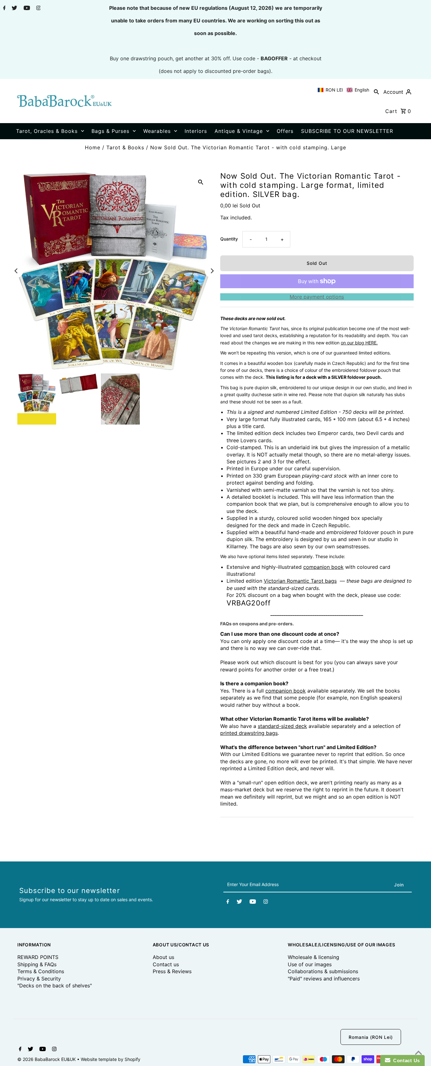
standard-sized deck (282, 726)
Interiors (196, 131)
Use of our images (310, 964)
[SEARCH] (376, 91)
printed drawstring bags (249, 733)
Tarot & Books (125, 147)
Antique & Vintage (239, 131)
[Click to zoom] (201, 181)
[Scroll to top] (418, 1053)
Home (92, 147)
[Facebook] (4, 8)
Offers (285, 131)
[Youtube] (26, 8)
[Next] (212, 271)
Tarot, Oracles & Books (47, 131)
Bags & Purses (110, 131)
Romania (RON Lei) (371, 1037)
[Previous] (16, 271)
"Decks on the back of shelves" (54, 985)
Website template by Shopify (110, 1059)
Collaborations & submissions (323, 971)
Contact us (166, 964)
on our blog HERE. (359, 342)
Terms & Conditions (40, 971)
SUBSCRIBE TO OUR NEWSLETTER (347, 131)
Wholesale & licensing (313, 957)
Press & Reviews (172, 971)
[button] (343, 90)
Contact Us (405, 1060)
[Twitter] (13, 8)
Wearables (157, 131)
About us (163, 957)
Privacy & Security (39, 978)
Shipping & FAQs (36, 964)
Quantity (229, 238)
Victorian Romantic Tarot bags (300, 581)
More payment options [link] (317, 297)
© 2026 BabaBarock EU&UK (47, 1059)
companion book (323, 567)
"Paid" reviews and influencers (324, 978)
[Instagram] (38, 8)
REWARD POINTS (37, 957)
